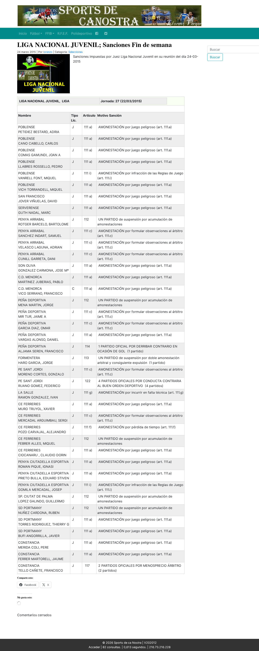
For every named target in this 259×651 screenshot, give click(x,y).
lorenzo (47, 51)
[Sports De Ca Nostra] (109, 15)
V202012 (150, 642)
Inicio (23, 33)
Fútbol (35, 33)
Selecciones (75, 51)
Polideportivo (81, 33)
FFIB (48, 33)
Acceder (94, 647)
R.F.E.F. (62, 33)
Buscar (215, 57)
